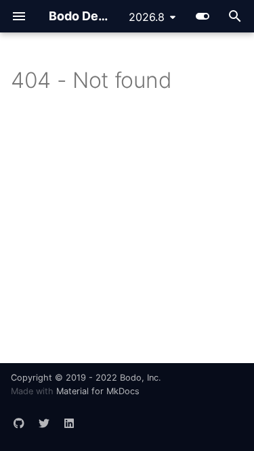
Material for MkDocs (98, 391)
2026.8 (147, 17)
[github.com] (19, 418)
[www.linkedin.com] (69, 418)
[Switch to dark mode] (202, 16)
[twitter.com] (44, 418)
